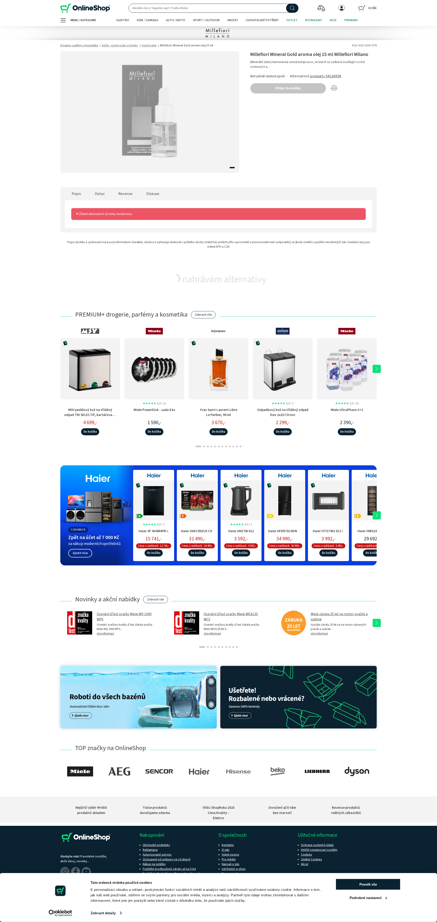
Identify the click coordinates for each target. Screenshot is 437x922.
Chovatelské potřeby (262, 20)
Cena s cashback (148, 545)
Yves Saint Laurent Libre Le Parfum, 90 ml (218, 412)
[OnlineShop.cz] (85, 8)
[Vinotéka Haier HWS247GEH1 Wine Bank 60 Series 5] (372, 499)
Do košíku (90, 432)
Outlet (291, 20)
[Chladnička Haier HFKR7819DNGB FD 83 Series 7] (285, 499)
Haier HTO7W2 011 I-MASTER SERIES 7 (328, 533)
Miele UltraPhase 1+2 (347, 409)
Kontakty (228, 845)
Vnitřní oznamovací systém (319, 850)
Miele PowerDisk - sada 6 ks (154, 409)
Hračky (232, 20)
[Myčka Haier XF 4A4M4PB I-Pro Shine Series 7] (154, 499)
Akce (333, 20)
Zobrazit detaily (103, 913)
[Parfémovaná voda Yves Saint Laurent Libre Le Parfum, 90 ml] (218, 368)
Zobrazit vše (203, 314)
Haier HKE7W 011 (241, 531)
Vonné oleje (149, 45)
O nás (225, 850)
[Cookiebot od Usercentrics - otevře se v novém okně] (60, 913)
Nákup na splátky (154, 864)
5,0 (154, 403)
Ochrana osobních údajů (317, 845)
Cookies (306, 854)
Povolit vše (368, 884)
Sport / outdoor (206, 20)
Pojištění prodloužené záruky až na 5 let (169, 869)
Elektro (123, 20)
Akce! (304, 864)
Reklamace (150, 850)
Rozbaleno (313, 20)
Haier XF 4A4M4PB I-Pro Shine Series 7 (154, 533)
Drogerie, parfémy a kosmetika (79, 45)
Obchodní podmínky (156, 845)
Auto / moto (175, 20)
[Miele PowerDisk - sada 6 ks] (154, 368)
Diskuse (152, 193)
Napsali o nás (230, 864)
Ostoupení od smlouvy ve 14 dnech (167, 859)
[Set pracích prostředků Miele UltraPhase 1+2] (347, 368)
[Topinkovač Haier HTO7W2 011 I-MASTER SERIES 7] (328, 499)
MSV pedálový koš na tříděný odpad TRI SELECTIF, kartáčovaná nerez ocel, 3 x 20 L (90, 414)
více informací (105, 634)
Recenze (125, 193)
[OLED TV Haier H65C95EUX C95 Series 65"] (197, 499)
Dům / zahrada (147, 20)
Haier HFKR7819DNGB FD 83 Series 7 (284, 533)
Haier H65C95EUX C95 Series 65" (197, 533)
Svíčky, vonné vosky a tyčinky (120, 45)
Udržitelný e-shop (234, 869)
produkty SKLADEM (325, 76)
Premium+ (351, 20)
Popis (76, 193)
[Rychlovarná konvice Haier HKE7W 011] (241, 499)
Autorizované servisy (157, 854)
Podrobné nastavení (365, 897)
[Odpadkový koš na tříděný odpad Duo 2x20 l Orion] (283, 368)
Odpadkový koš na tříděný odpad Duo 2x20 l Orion (282, 412)
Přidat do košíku (288, 88)
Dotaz (100, 193)
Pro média (229, 859)
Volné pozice (230, 854)
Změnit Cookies (311, 859)
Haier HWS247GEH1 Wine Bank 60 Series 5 (372, 533)
